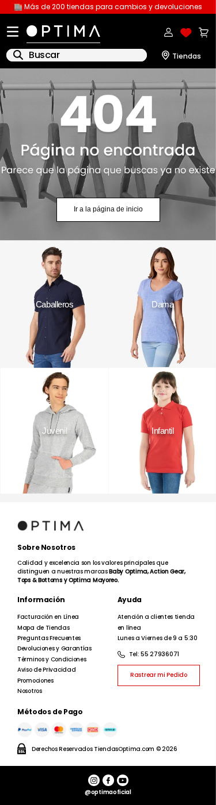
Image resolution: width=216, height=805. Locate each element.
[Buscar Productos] (18, 55)
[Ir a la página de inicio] (108, 154)
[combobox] (76, 55)
